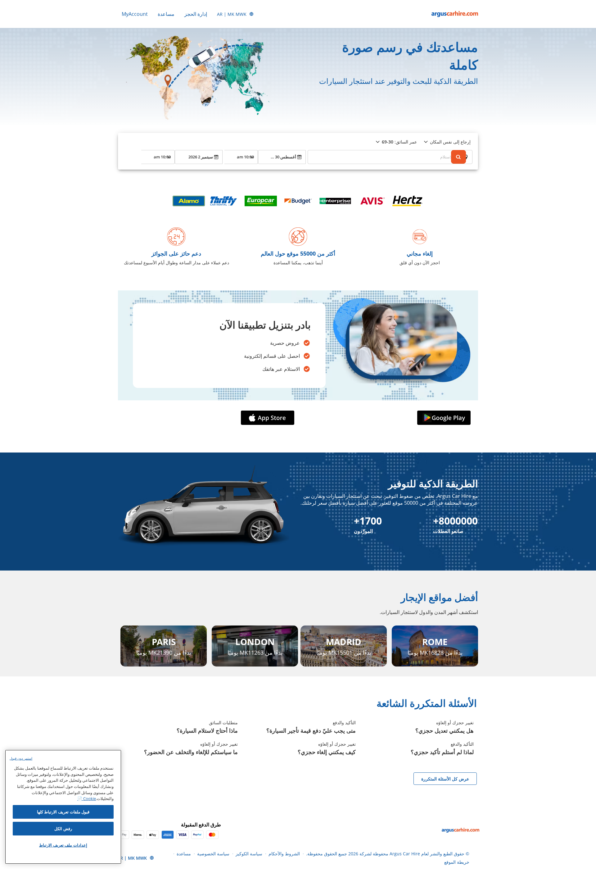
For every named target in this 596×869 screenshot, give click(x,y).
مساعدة (166, 14)
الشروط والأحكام (284, 854)
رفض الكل (63, 828)
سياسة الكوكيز (249, 854)
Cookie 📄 (86, 798)
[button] (443, 417)
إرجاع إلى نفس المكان (450, 142)
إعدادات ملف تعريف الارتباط (63, 845)
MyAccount (135, 14)
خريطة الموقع (456, 862)
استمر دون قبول (21, 758)
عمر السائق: (399, 142)
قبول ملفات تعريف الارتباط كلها (63, 812)
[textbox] (390, 157)
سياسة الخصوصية (213, 854)
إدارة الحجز (195, 14)
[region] (63, 807)
